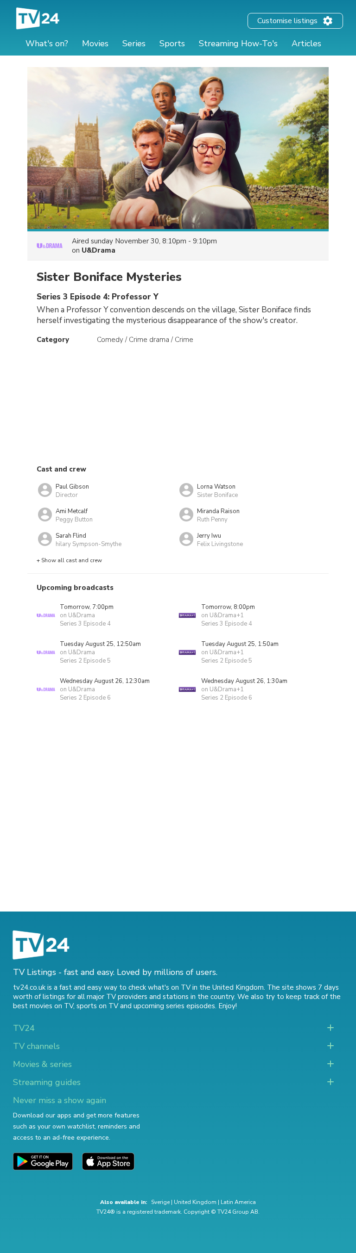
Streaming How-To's (238, 43)
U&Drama (98, 250)
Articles (306, 43)
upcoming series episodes (174, 1006)
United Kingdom (195, 1202)
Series (134, 43)
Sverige (160, 1202)
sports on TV (97, 1006)
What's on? (46, 43)
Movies (95, 43)
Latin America (238, 1202)
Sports (172, 43)
